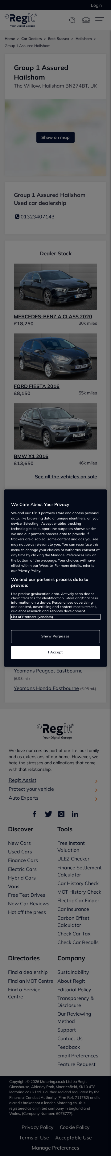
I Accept (55, 652)
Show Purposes (55, 636)
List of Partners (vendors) (32, 617)
